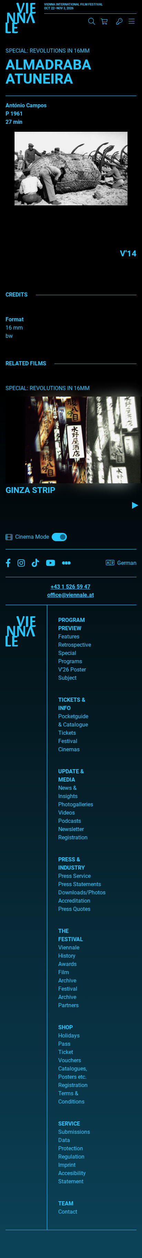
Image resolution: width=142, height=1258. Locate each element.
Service (69, 1123)
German (126, 563)
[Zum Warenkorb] (104, 21)
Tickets (67, 733)
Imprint (66, 1165)
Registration (73, 1085)
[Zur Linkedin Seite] (21, 563)
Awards (67, 964)
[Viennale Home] (21, 914)
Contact (67, 1211)
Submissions (74, 1132)
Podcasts (69, 821)
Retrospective (74, 645)
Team (65, 1203)
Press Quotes (74, 909)
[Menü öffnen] (131, 24)
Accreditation (74, 900)
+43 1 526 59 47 (70, 586)
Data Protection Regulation (71, 1148)
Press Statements (79, 884)
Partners (68, 1005)
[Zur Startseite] (21, 19)
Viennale (68, 947)
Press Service (74, 876)
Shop (65, 1027)
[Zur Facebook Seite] (8, 563)
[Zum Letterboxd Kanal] (66, 563)
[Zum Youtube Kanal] (50, 563)
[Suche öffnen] (91, 21)
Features (68, 636)
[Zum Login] (119, 21)
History (66, 956)
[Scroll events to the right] (135, 505)
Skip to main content (25, 4)
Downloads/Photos (81, 892)
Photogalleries (75, 804)
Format (14, 319)
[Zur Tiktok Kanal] (35, 563)
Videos (66, 812)
